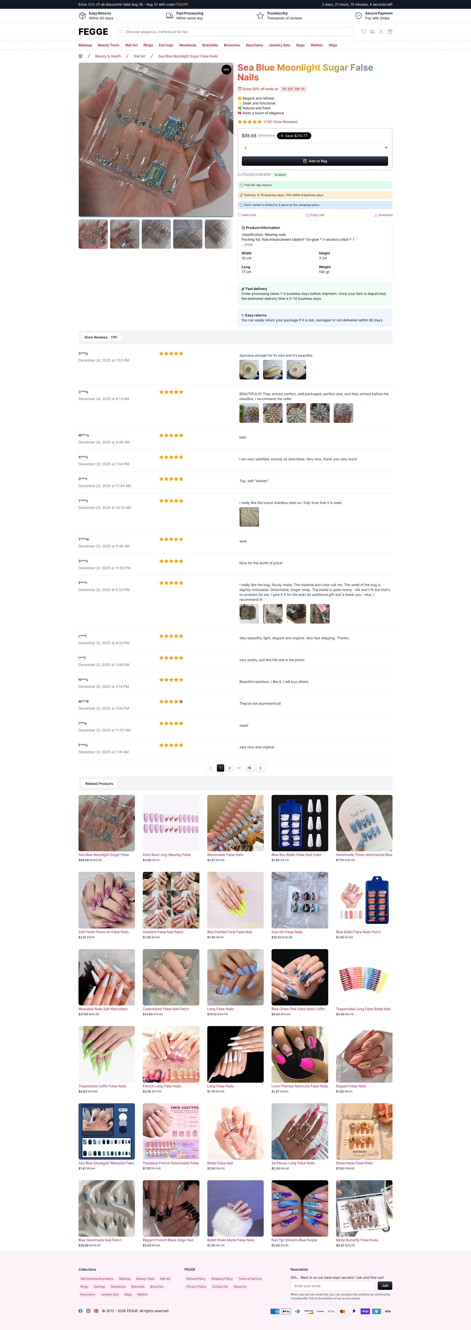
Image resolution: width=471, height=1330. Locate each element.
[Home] (80, 56)
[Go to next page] (260, 768)
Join (385, 1285)
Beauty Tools (108, 45)
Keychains (254, 45)
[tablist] (235, 337)
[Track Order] (372, 31)
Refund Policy (196, 1278)
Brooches (232, 45)
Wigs (333, 45)
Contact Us (220, 1286)
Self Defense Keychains (96, 1278)
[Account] (381, 31)
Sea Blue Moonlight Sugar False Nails (188, 56)
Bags (300, 45)
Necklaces (187, 45)
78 (249, 768)
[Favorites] (363, 31)
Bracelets (210, 45)
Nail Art (131, 45)
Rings (148, 45)
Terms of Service (250, 1278)
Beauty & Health (108, 56)
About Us (240, 1286)
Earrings (166, 45)
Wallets (317, 45)
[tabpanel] (235, 559)
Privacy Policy (196, 1286)
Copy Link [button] (317, 215)
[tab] (101, 337)
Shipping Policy (222, 1278)
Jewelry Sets (279, 45)
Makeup (85, 45)
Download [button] (385, 215)
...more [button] (247, 244)
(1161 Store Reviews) (281, 122)
